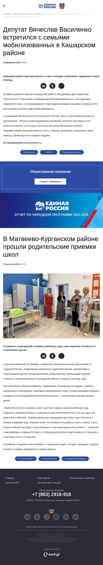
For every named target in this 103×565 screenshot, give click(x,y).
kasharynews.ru (32, 142)
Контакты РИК (12, 483)
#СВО (48, 152)
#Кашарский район (71, 152)
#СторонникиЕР (25, 459)
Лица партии (43, 478)
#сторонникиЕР (49, 459)
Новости (38, 14)
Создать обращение (50, 181)
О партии (9, 478)
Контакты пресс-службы (49, 483)
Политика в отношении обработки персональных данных (51, 538)
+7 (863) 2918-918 (51, 494)
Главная (6, 14)
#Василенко (29, 152)
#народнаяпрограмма (75, 459)
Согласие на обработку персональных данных (51, 541)
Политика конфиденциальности (51, 536)
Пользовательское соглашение (51, 534)
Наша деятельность (22, 14)
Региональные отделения (82, 478)
